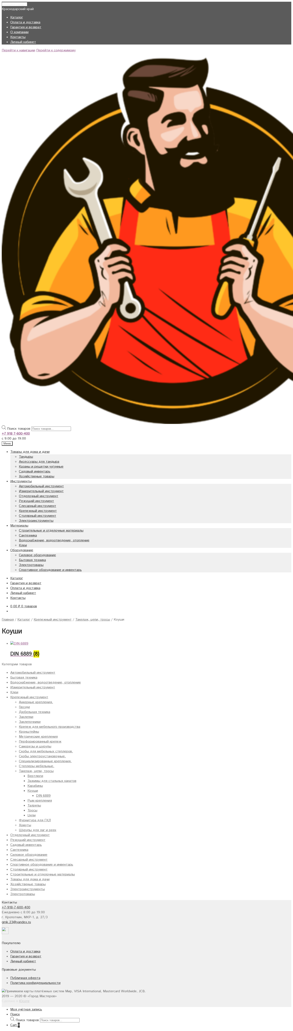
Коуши (32, 790)
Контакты (18, 37)
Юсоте (24, 1001)
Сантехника (28, 535)
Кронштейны (29, 731)
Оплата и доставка (25, 22)
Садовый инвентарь (34, 471)
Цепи (31, 815)
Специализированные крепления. (45, 761)
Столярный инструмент (37, 515)
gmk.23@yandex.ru (16, 922)
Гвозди (24, 707)
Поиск (15, 1014)
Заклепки (26, 717)
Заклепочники (30, 721)
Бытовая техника (32, 560)
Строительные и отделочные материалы (51, 530)
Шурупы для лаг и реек (37, 830)
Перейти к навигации (18, 50)
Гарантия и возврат (25, 27)
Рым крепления (39, 800)
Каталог (16, 17)
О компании (19, 32)
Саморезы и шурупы (35, 746)
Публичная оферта (25, 978)
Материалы (19, 525)
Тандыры (26, 456)
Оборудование (21, 550)
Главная (8, 619)
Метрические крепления (38, 736)
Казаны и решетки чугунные (41, 466)
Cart (15, 1025)
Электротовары (31, 565)
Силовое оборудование (37, 555)
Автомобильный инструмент (41, 486)
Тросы (32, 810)
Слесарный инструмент (37, 506)
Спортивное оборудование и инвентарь (50, 569)
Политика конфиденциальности (35, 982)
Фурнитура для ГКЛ (35, 820)
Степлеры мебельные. (36, 766)
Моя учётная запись (26, 1009)
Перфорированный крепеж (40, 741)
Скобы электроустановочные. (42, 756)
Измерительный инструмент (41, 491)
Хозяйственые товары (36, 476)
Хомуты (25, 825)
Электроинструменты (36, 520)
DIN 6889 (43, 795)
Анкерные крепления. (36, 702)
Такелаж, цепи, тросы (92, 619)
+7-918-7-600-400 (16, 907)
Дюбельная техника (34, 712)
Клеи (23, 545)
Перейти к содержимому (56, 50)
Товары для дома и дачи (30, 451)
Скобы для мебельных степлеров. (46, 751)
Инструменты (21, 481)
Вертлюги (35, 776)
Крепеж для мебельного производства (49, 726)
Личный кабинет (23, 42)
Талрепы (34, 805)
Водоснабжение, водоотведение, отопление (54, 540)
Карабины (35, 785)
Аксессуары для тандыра (39, 461)
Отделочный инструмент (38, 496)
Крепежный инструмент (38, 510)
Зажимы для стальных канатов (51, 780)
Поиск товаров (18, 428)
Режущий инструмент (36, 501)
